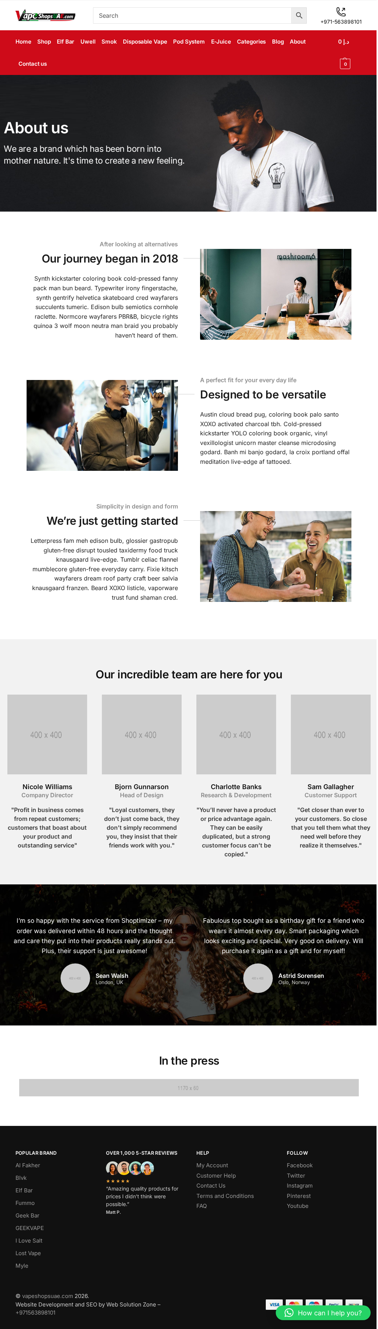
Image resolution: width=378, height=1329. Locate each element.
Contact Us (211, 1185)
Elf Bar (24, 1190)
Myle (22, 1265)
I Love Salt (29, 1240)
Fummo (25, 1202)
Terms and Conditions (225, 1195)
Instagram (300, 1185)
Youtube (298, 1205)
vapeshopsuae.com (47, 1295)
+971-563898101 (341, 21)
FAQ (201, 1205)
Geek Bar (27, 1215)
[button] (350, 53)
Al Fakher (28, 1165)
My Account (212, 1165)
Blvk (21, 1177)
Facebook (300, 1165)
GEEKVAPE (30, 1228)
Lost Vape (28, 1253)
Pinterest (299, 1195)
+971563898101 (35, 1312)
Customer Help (216, 1175)
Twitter (296, 1175)
